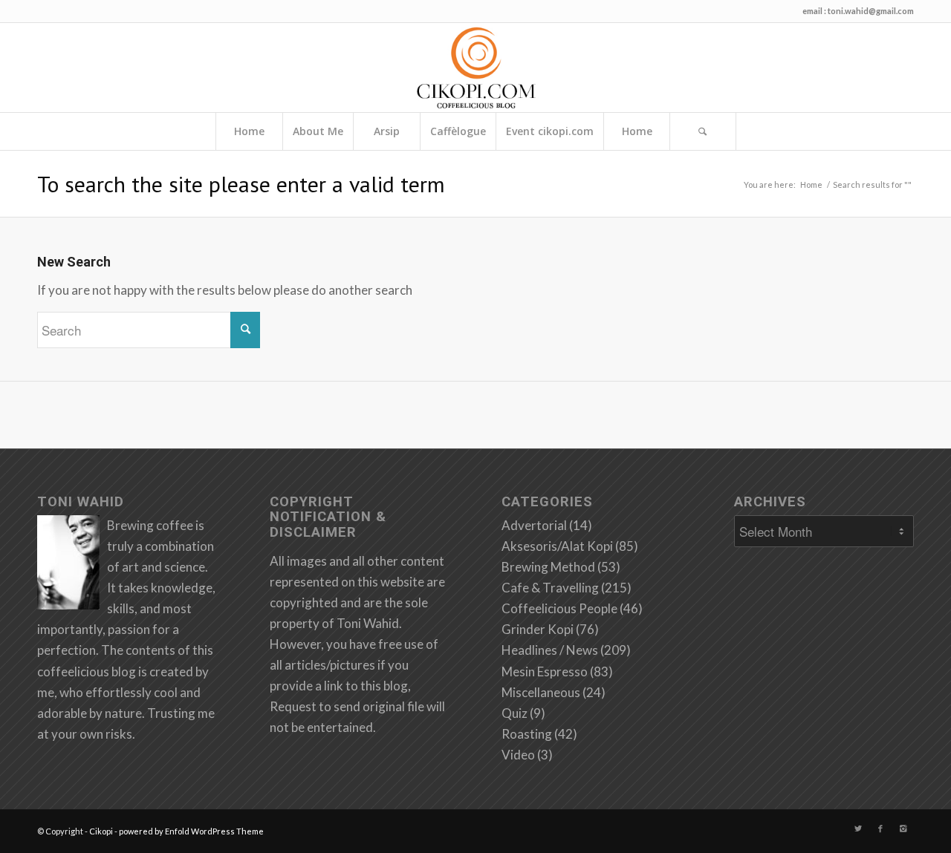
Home (249, 131)
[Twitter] (858, 828)
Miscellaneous (541, 692)
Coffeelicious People (559, 608)
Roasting (527, 734)
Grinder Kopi (538, 629)
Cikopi (101, 831)
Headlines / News (550, 650)
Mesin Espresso (545, 671)
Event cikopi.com (550, 131)
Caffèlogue (458, 131)
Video (518, 754)
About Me (318, 131)
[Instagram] (903, 828)
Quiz (515, 713)
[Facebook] (880, 828)
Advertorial (534, 525)
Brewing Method (548, 567)
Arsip (387, 131)
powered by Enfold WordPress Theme (191, 831)
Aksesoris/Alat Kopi (557, 546)
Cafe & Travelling (550, 587)
